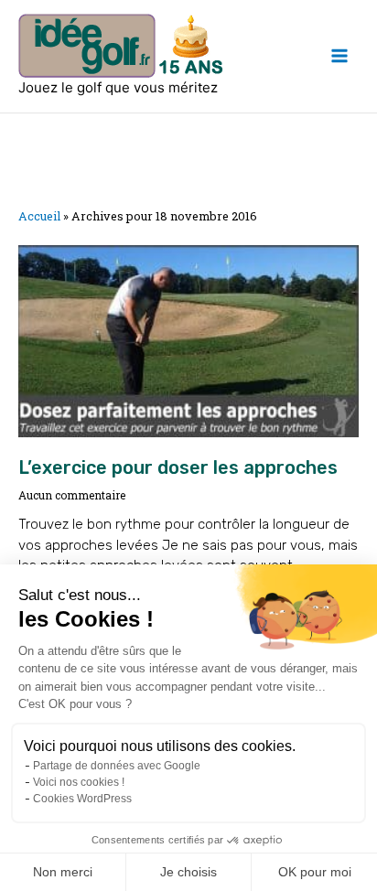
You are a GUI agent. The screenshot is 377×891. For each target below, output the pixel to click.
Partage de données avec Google (116, 765)
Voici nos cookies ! (78, 782)
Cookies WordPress (82, 798)
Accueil (39, 216)
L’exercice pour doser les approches (178, 467)
